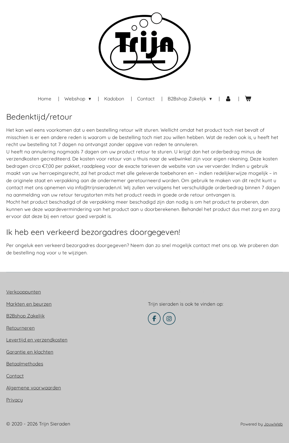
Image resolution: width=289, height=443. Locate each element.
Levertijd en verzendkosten (36, 340)
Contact (15, 376)
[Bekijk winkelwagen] (247, 99)
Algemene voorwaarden (33, 388)
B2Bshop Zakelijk (25, 316)
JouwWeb (273, 424)
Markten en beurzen (29, 304)
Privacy (14, 400)
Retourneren (20, 328)
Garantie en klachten (29, 352)
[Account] (228, 99)
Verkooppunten (23, 292)
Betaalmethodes (24, 364)
